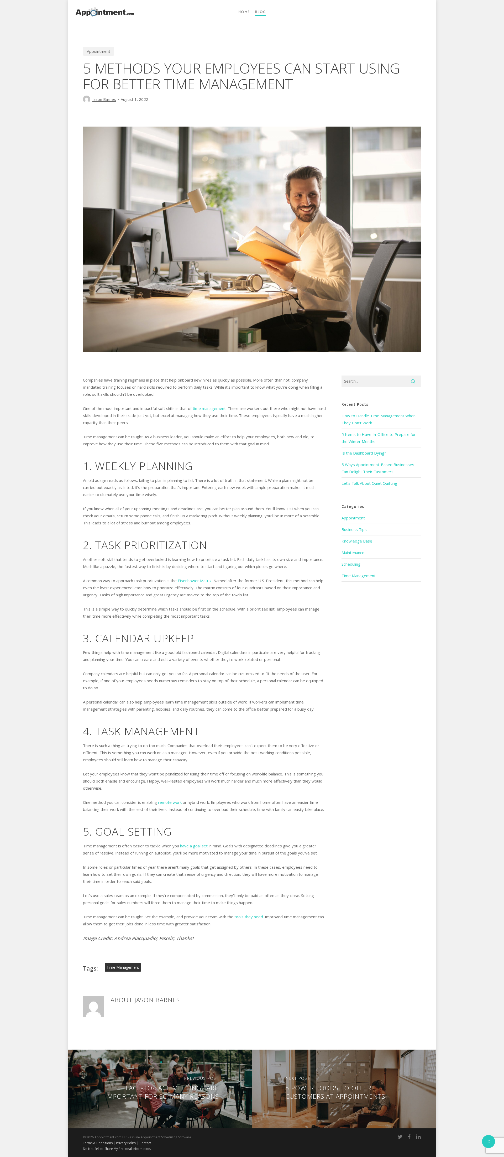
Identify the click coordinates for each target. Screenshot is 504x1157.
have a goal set (194, 845)
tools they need (248, 916)
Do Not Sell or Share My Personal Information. (117, 1148)
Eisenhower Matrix (195, 580)
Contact (145, 1143)
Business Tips (354, 529)
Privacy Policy (126, 1143)
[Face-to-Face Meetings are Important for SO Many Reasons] (159, 1089)
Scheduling (351, 564)
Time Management (359, 575)
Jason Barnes (104, 99)
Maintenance (353, 552)
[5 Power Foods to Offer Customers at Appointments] (344, 1089)
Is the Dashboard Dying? (364, 453)
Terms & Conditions (98, 1143)
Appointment (98, 51)
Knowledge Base (357, 541)
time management (209, 408)
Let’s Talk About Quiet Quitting (369, 483)
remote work (170, 802)
